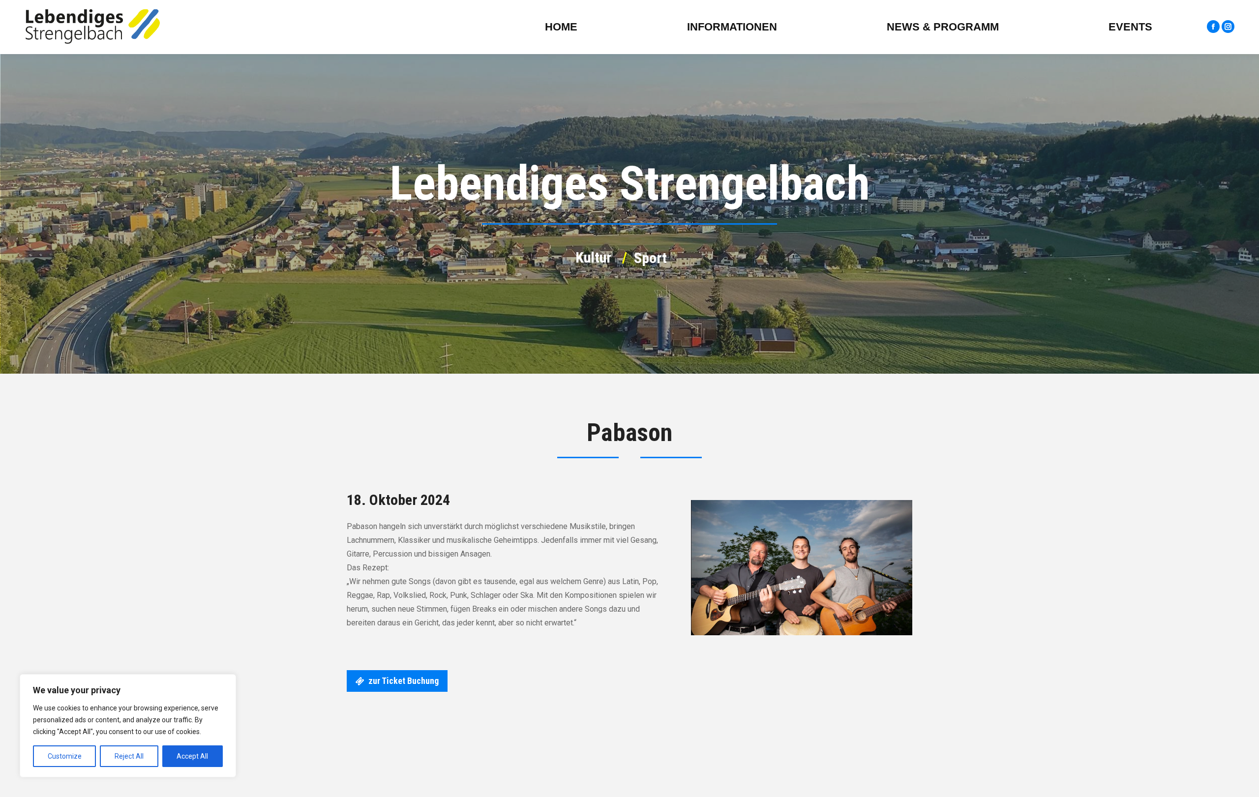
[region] (128, 725)
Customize (65, 756)
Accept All (192, 756)
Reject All (129, 756)
